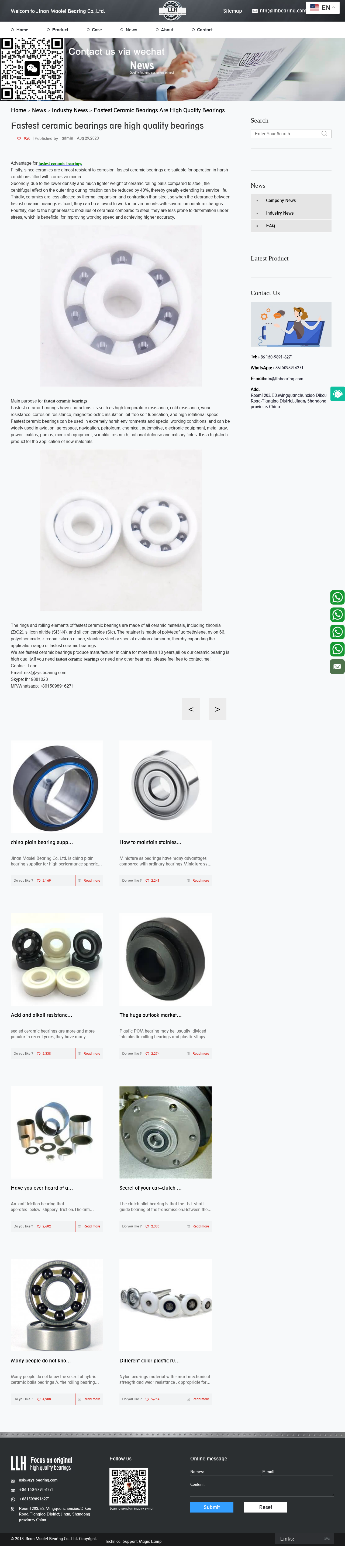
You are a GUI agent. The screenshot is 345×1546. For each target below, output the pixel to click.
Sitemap (232, 11)
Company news (281, 200)
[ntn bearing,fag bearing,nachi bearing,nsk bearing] (172, 10)
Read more (92, 880)
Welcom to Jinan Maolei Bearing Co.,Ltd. (58, 11)
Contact (204, 29)
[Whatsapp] (337, 596)
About (167, 29)
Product (60, 29)
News (131, 29)
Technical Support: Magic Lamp (133, 1541)
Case (97, 29)
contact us (265, 292)
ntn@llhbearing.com (282, 11)
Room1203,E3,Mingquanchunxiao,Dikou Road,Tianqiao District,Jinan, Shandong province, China (55, 1514)
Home (22, 29)
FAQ (270, 225)
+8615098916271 (287, 367)
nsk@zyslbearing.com (38, 1480)
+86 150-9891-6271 (275, 357)
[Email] (337, 665)
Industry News (280, 213)
